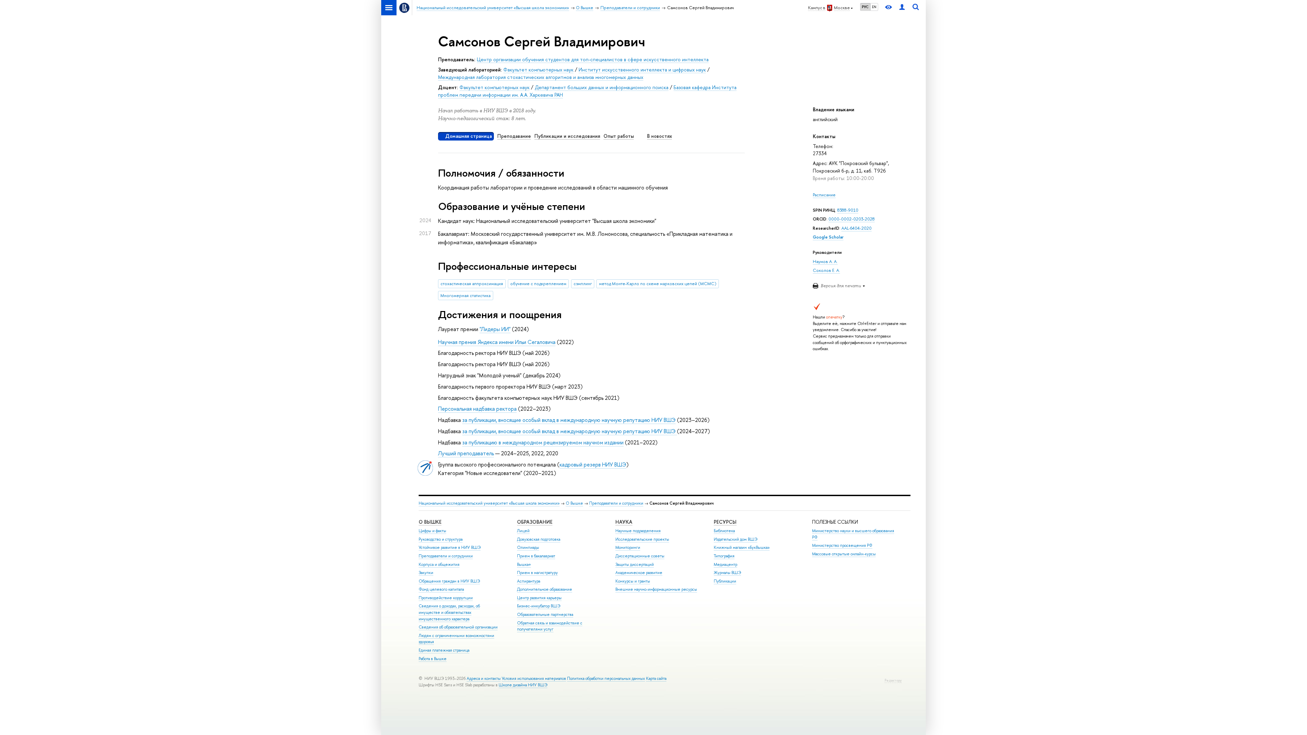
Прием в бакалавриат (536, 556)
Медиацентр (725, 564)
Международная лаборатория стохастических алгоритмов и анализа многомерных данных (540, 77)
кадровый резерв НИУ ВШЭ (593, 464)
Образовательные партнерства (545, 614)
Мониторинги (627, 547)
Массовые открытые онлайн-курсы (844, 554)
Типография (724, 556)
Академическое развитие (638, 572)
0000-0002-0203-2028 (851, 219)
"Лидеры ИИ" (495, 329)
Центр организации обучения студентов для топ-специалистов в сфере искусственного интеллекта (593, 59)
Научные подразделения (638, 531)
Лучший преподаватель (466, 453)
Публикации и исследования (567, 136)
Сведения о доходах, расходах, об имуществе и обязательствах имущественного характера (449, 612)
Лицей (523, 531)
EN (874, 6)
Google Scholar (828, 237)
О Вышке (574, 503)
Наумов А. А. (825, 261)
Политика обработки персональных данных (606, 678)
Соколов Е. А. (826, 270)
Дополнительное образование (544, 589)
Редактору (893, 680)
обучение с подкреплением (538, 284)
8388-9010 (847, 210)
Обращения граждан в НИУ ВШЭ (449, 581)
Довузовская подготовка (538, 539)
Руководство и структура (441, 539)
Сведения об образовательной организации (458, 627)
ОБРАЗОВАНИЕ (534, 522)
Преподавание (514, 136)
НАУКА (623, 522)
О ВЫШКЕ (430, 522)
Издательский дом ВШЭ (735, 539)
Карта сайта (656, 678)
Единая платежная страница (444, 650)
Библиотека (724, 531)
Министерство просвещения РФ (842, 545)
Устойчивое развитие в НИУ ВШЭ (450, 547)
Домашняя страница (468, 136)
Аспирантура (528, 581)
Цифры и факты (432, 531)
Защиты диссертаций (634, 564)
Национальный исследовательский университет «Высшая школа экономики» (489, 503)
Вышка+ (524, 564)
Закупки (426, 572)
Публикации (725, 581)
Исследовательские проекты (642, 539)
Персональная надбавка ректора (477, 408)
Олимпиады (528, 547)
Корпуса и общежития (439, 564)
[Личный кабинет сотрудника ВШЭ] (902, 7)
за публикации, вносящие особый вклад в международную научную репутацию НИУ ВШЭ (569, 420)
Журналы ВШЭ (727, 572)
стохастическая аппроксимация (471, 284)
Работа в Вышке (433, 659)
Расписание (824, 195)
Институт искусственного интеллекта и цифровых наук (642, 69)
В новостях (659, 136)
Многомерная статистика (465, 295)
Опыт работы (618, 136)
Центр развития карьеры (539, 598)
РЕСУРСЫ (725, 522)
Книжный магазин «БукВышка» (742, 547)
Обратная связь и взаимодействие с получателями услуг (549, 626)
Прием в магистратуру (537, 572)
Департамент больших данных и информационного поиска (601, 87)
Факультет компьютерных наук (538, 69)
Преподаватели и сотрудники (616, 503)
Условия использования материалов (534, 678)
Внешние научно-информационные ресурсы (656, 589)
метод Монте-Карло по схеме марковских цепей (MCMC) (657, 284)
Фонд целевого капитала (441, 589)
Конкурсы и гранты (632, 581)
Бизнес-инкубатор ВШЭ (538, 606)
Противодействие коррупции (446, 598)
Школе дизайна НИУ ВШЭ (523, 685)
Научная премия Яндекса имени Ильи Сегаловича (496, 342)
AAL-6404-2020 (856, 228)
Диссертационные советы (639, 556)
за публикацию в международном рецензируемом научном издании (543, 442)
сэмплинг (583, 284)
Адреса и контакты (484, 678)
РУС (865, 6)
